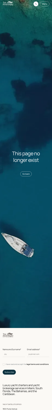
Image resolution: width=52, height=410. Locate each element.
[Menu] (44, 3)
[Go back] (26, 173)
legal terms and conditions (37, 364)
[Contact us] (35, 3)
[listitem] (26, 364)
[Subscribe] (9, 372)
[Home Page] (8, 4)
